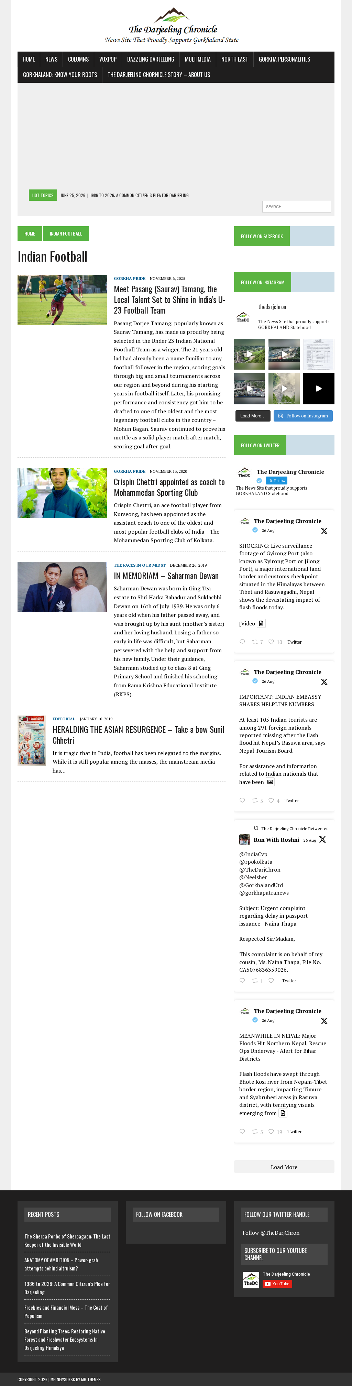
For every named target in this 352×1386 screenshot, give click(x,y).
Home (29, 59)
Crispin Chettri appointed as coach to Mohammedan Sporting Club (169, 486)
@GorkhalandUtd (261, 885)
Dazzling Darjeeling (150, 59)
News (51, 59)
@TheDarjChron (259, 869)
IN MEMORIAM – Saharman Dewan (166, 575)
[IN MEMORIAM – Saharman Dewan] (62, 607)
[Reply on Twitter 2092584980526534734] (244, 801)
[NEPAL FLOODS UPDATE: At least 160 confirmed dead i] (249, 354)
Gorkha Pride (129, 278)
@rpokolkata (255, 861)
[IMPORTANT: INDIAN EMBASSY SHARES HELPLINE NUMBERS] (318, 354)
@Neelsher (253, 877)
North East (234, 59)
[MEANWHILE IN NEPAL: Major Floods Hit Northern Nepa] (284, 388)
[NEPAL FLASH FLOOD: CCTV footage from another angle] (284, 354)
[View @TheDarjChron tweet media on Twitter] (261, 623)
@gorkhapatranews (264, 892)
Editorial (64, 718)
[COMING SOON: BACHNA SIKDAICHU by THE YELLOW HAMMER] (318, 388)
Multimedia (198, 59)
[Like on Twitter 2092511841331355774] (273, 981)
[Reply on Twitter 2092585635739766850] (244, 642)
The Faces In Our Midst (140, 565)
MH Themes (91, 1379)
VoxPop (108, 59)
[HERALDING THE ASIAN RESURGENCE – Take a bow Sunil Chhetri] (32, 761)
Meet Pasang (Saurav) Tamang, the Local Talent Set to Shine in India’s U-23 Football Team (169, 299)
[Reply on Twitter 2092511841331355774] (244, 981)
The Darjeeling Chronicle (287, 521)
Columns (78, 59)
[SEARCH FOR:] (296, 205)
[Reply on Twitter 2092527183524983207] (244, 1132)
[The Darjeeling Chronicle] (176, 26)
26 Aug (268, 530)
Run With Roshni (276, 839)
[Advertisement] (176, 138)
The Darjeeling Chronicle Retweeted (295, 828)
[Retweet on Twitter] (256, 828)
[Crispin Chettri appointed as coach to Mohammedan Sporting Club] (62, 513)
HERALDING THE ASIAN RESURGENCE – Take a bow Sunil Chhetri (138, 734)
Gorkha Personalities (284, 59)
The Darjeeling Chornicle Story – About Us (159, 74)
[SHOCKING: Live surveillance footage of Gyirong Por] (249, 388)
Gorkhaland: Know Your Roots (60, 74)
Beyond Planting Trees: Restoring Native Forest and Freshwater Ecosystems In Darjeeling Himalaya (64, 1339)
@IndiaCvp (253, 854)
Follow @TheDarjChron (271, 1232)
